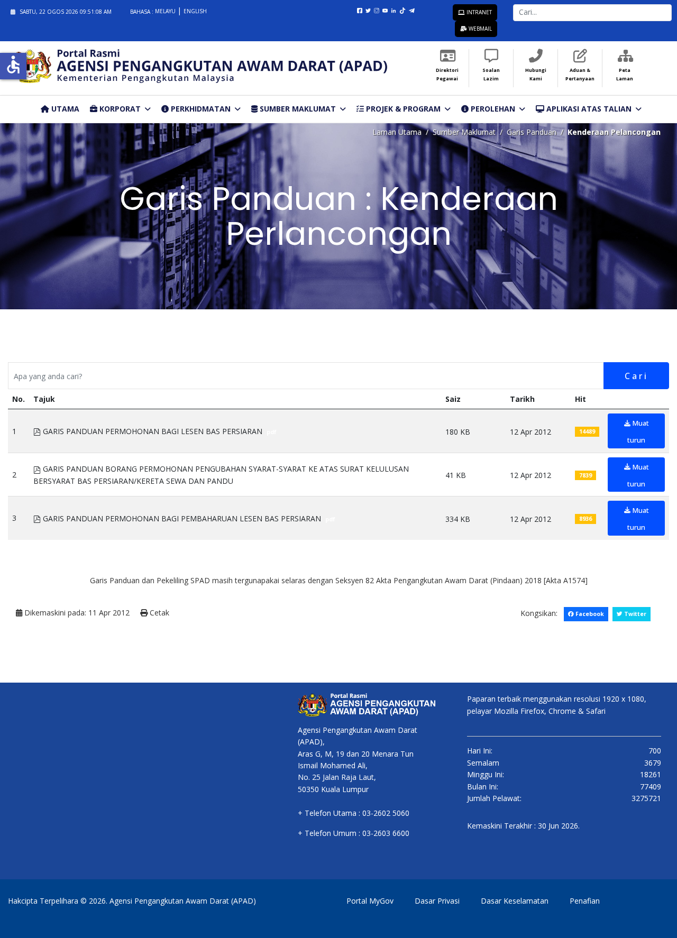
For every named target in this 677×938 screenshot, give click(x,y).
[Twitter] (370, 10)
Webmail (479, 28)
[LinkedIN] (395, 10)
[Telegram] (413, 10)
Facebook (589, 614)
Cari (636, 376)
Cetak (158, 613)
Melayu (166, 11)
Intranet (478, 12)
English (195, 11)
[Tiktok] (405, 10)
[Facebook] (362, 10)
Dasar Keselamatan (514, 901)
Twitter (634, 614)
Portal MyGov (370, 901)
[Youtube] (387, 10)
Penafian (585, 901)
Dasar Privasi (437, 901)
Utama (64, 109)
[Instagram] (378, 10)
